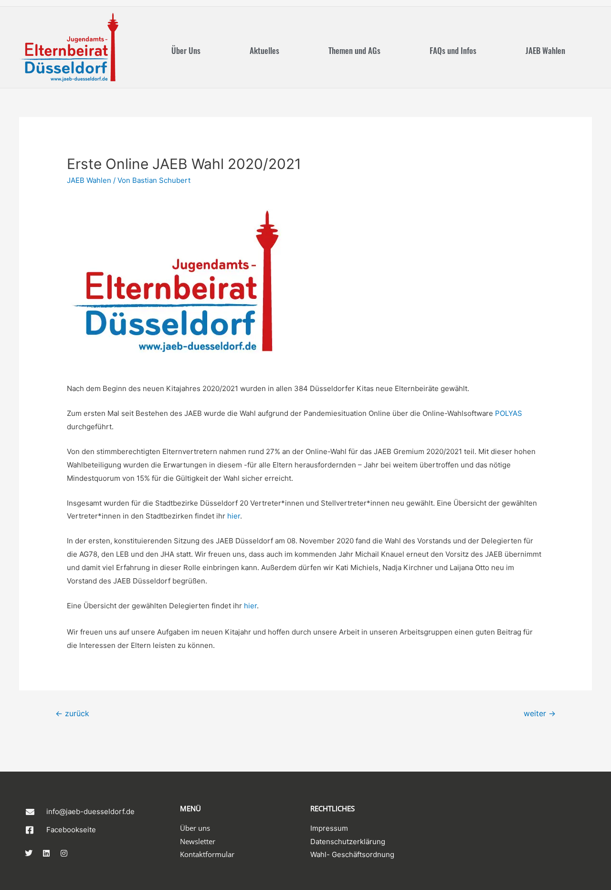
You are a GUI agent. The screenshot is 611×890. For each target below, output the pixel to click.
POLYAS (508, 413)
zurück (72, 713)
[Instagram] (64, 853)
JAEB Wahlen (545, 50)
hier (233, 515)
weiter (540, 713)
